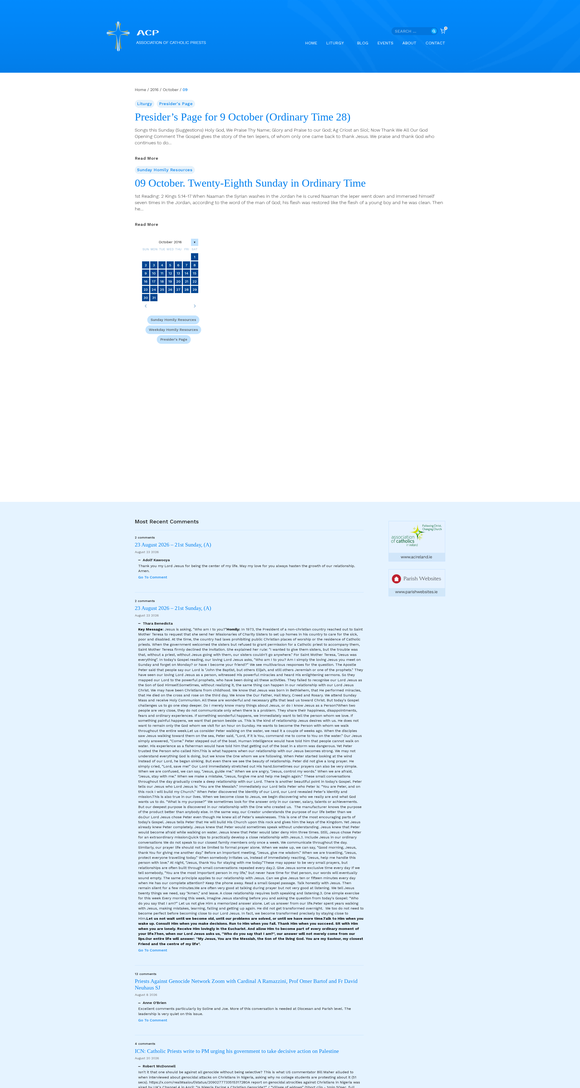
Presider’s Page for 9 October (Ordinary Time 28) (242, 116)
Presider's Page (176, 103)
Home (311, 43)
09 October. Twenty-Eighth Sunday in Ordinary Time (250, 183)
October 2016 (170, 242)
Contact (435, 43)
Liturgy (144, 103)
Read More (146, 158)
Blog (362, 43)
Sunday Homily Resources (165, 169)
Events (385, 43)
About (409, 43)
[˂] (145, 306)
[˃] (194, 306)
